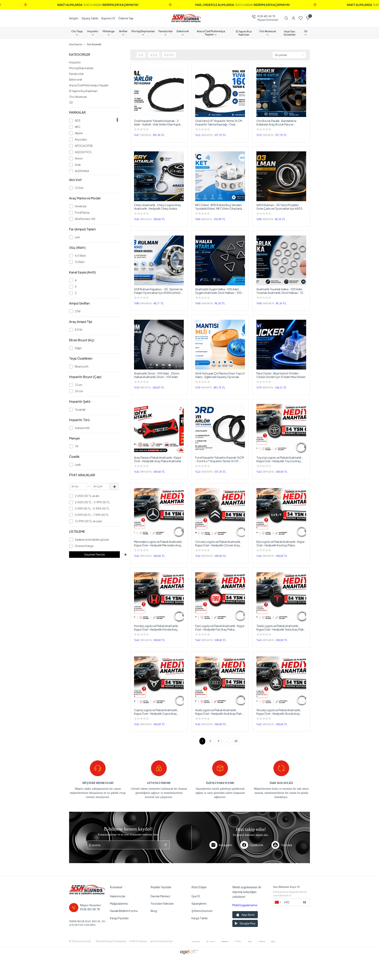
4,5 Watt (80, 255)
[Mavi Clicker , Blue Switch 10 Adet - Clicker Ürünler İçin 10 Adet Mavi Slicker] (281, 345)
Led (77, 237)
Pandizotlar (76, 73)
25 (236, 741)
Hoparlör (75, 62)
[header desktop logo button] (186, 18)
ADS (77, 120)
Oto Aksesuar (78, 96)
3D (71, 102)
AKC (78, 126)
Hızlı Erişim (198, 887)
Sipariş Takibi (90, 18)
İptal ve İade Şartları (161, 941)
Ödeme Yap (125, 18)
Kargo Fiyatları (119, 918)
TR (76, 446)
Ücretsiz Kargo (84, 546)
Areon (79, 158)
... (227, 741)
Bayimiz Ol (108, 18)
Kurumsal (116, 887)
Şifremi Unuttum (202, 911)
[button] (308, 18)
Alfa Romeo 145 (85, 219)
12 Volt (79, 188)
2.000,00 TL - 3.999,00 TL (92, 502)
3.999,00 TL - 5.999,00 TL (92, 508)
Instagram (225, 845)
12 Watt (80, 262)
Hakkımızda (117, 896)
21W (78, 311)
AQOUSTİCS (83, 152)
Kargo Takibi (199, 918)
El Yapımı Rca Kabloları (83, 91)
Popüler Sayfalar (161, 887)
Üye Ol (195, 896)
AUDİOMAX (82, 171)
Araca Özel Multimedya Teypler (89, 85)
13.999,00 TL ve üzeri (88, 521)
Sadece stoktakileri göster (92, 539)
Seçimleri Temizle (94, 554)
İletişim (73, 18)
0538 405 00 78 (266, 16)
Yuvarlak (80, 409)
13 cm (78, 385)
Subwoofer (82, 428)
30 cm (79, 391)
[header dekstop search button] (287, 18)
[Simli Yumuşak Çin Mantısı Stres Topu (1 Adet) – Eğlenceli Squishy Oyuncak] (220, 345)
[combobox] (277, 902)
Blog (154, 911)
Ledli (78, 464)
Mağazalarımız (119, 903)
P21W (78, 329)
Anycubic (81, 139)
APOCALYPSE (84, 145)
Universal (80, 206)
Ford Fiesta (82, 212)
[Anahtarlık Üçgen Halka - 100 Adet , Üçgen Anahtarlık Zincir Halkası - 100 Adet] (220, 260)
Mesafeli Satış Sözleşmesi (111, 941)
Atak (78, 164)
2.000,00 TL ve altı (87, 496)
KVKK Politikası (138, 941)
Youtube (286, 845)
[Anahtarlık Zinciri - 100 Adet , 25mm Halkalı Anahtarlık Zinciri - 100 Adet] (159, 345)
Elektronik (75, 79)
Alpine (79, 133)
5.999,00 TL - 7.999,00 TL (92, 515)
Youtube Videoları (162, 903)
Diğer (78, 348)
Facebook (256, 845)
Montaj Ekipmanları (81, 68)
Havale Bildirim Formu (124, 911)
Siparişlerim (198, 903)
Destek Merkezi (160, 896)
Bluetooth (81, 366)
